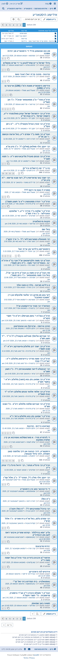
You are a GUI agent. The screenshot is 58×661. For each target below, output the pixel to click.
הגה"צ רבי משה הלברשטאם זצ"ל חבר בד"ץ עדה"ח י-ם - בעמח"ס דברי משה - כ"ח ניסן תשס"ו (26, 261)
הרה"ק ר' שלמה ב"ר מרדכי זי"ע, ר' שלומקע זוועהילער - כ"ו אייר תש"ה (29, 212)
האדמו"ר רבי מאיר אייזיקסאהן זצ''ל (33, 306)
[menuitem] (48, 4)
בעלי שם (46, 229)
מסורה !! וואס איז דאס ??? (37, 190)
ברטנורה (32, 308)
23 (13, 173)
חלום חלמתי (30, 328)
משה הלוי (31, 265)
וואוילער (32, 606)
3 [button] (17, 24)
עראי (33, 374)
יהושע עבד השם (21, 36)
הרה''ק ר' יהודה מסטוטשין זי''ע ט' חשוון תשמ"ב (27, 201)
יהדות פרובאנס (43, 546)
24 (10, 173)
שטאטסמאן (30, 491)
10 (13, 461)
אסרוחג (32, 277)
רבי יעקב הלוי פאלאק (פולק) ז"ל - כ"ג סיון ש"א (28, 146)
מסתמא (32, 56)
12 (6, 461)
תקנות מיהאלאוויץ (41, 221)
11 (10, 461)
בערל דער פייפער (28, 574)
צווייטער (24, 38)
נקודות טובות (30, 523)
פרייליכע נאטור (29, 182)
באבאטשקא (30, 537)
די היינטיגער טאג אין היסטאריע (35, 489)
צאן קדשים (31, 562)
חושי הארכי (31, 241)
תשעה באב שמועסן (41, 603)
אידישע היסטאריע (45, 14)
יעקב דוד (32, 118)
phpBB (36, 655)
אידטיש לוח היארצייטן (39, 571)
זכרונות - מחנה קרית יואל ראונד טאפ (41, 41)
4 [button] (13, 24)
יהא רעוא (31, 320)
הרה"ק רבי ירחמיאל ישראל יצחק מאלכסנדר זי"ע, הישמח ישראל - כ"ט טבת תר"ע (27, 114)
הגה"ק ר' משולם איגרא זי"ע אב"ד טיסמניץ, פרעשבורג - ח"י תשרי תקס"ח (29, 594)
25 (6, 173)
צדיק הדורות (30, 204)
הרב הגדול (31, 287)
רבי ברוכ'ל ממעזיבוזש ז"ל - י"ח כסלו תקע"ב (29, 509)
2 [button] (20, 24)
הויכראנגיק (31, 170)
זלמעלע (32, 456)
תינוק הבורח (30, 511)
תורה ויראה (31, 139)
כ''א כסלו (45, 499)
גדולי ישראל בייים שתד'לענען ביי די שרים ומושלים (26, 63)
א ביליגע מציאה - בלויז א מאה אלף (33, 285)
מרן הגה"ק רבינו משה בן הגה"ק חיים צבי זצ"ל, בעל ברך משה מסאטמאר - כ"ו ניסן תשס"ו (28, 274)
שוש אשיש (23, 33)
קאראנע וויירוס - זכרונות (38, 426)
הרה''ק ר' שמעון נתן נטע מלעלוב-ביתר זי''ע (30, 416)
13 (3, 461)
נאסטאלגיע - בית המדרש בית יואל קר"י (31, 581)
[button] (2, 25)
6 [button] (6, 24)
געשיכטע (32, 300)
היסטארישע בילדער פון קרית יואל (34, 249)
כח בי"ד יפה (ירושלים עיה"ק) (36, 168)
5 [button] (9, 24)
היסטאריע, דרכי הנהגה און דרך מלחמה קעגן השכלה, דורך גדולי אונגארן (29, 452)
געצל (33, 161)
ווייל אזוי (24, 41)
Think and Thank (28, 90)
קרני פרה (31, 548)
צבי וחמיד (31, 251)
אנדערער (32, 216)
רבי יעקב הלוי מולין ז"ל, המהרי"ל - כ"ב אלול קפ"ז (26, 477)
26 (3, 173)
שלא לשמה (31, 442)
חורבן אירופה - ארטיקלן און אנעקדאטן (32, 326)
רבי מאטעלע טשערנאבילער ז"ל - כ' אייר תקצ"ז (28, 239)
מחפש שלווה (30, 65)
